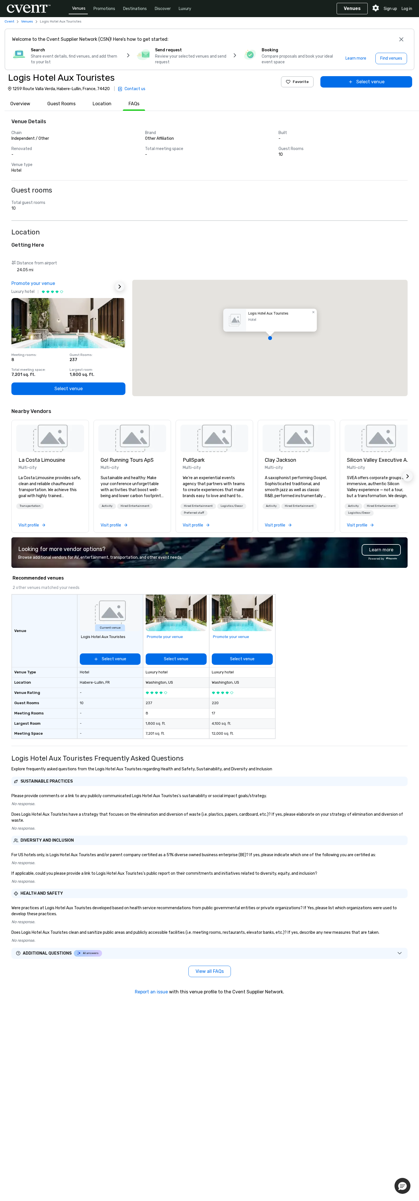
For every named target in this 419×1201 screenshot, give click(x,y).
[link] (50, 438)
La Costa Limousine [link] (42, 460)
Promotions (104, 8)
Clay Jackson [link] (280, 460)
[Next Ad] (119, 286)
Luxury (185, 8)
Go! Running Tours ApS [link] (127, 460)
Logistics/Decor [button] (232, 506)
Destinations (135, 8)
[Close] (401, 39)
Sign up (390, 8)
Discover (163, 8)
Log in (407, 8)
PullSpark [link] (194, 460)
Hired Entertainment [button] (135, 506)
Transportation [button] (30, 506)
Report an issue (151, 992)
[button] (270, 338)
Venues (79, 8)
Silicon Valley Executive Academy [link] (378, 460)
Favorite (301, 82)
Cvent (9, 21)
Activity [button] (107, 506)
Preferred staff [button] (194, 513)
